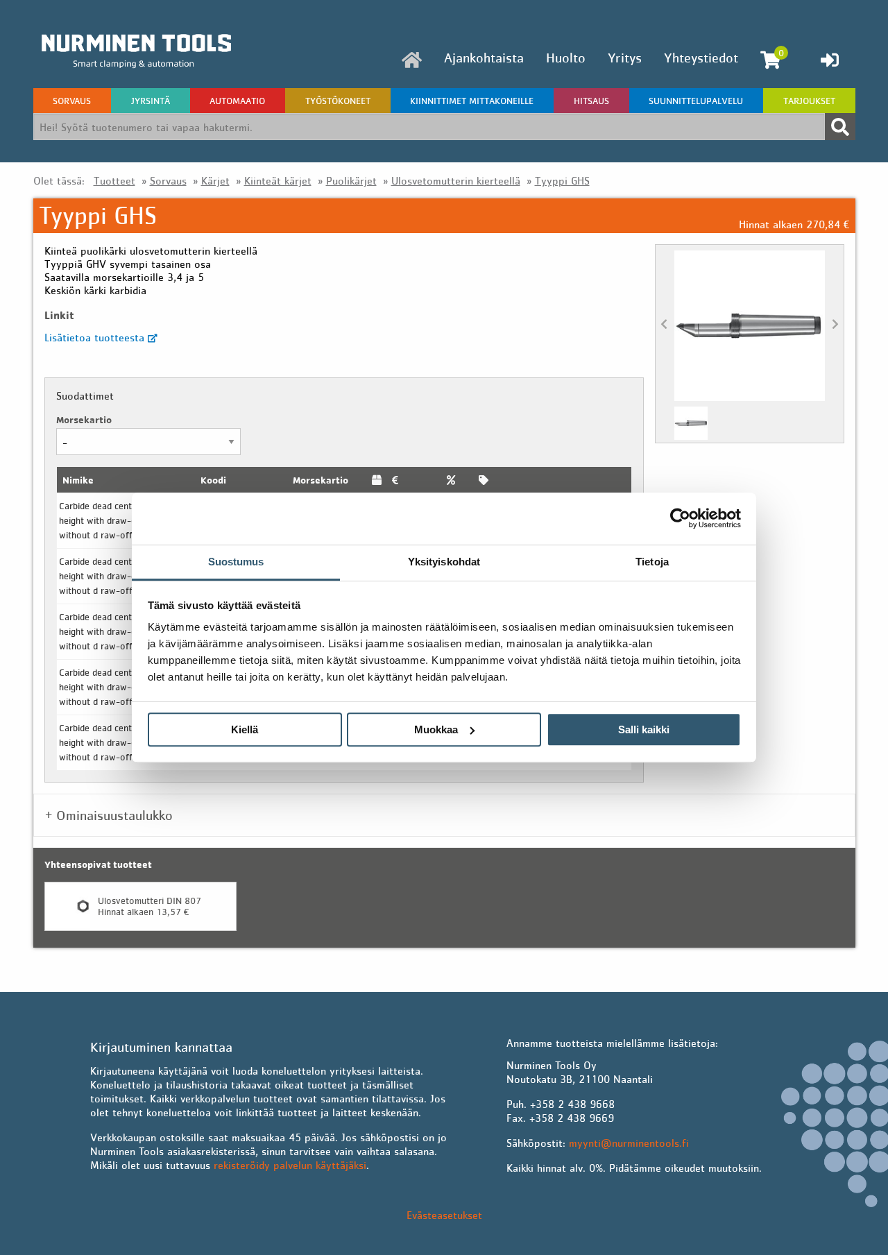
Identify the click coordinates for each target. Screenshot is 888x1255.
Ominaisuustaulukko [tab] (114, 815)
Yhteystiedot (701, 57)
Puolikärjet (351, 180)
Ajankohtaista (484, 57)
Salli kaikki (643, 729)
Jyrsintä (150, 100)
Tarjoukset (809, 100)
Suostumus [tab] (236, 561)
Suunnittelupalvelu (696, 100)
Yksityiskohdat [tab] (444, 561)
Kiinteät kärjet (277, 180)
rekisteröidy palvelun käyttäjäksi (290, 1165)
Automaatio (237, 100)
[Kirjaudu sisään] (830, 59)
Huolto (566, 57)
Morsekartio (84, 419)
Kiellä (244, 729)
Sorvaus (72, 100)
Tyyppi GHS (562, 180)
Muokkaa (436, 729)
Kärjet (215, 180)
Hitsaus (591, 100)
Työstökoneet (337, 100)
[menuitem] (412, 60)
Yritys (625, 57)
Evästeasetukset (444, 1215)
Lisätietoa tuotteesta (96, 337)
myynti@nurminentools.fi (629, 1142)
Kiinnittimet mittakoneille (471, 100)
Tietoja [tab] (652, 561)
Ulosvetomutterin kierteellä (455, 180)
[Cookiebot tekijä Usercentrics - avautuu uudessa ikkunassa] (680, 518)
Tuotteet (114, 180)
